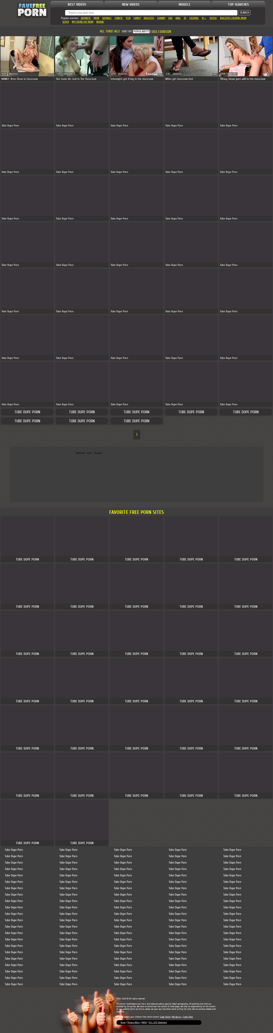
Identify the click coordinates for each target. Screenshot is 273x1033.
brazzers (149, 18)
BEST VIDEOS (77, 4)
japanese (86, 18)
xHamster (13, 74)
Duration (165, 31)
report (51, 74)
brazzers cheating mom (233, 18)
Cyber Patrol (165, 1017)
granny (161, 18)
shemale (107, 18)
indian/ (100, 21)
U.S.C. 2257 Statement (158, 1022)
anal (178, 18)
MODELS (184, 4)
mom (96, 18)
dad (170, 18)
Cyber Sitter (188, 1017)
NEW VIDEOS (130, 4)
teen (128, 18)
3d (185, 18)
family (137, 18)
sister (65, 21)
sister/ (213, 18)
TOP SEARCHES (238, 4)
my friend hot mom (82, 21)
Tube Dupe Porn (27, 412)
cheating (194, 18)
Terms (123, 1022)
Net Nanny (176, 1017)
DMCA (144, 1022)
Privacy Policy (134, 1022)
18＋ (204, 18)
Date (154, 31)
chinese (119, 18)
